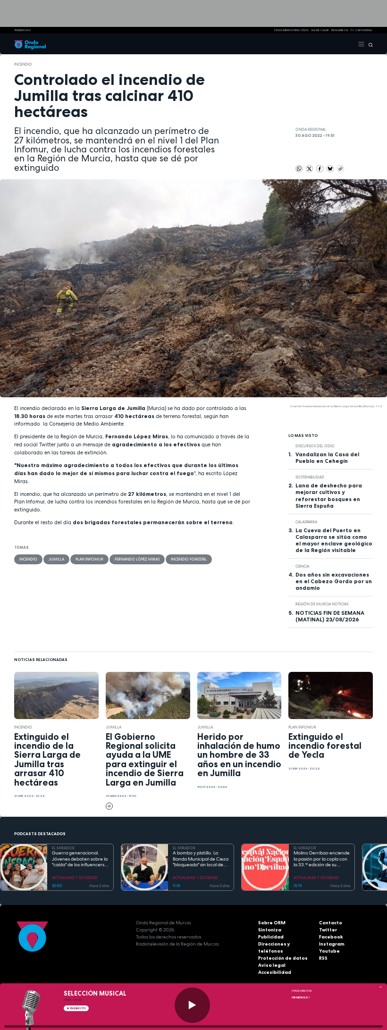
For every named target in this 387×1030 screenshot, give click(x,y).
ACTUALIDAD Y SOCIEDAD (74, 877)
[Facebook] (320, 168)
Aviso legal (272, 965)
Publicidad (271, 937)
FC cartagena (361, 30)
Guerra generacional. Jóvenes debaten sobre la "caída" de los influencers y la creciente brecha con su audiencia (80, 859)
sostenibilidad (309, 477)
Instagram (332, 944)
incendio (23, 64)
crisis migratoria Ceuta (291, 30)
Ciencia (302, 566)
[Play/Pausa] (192, 1005)
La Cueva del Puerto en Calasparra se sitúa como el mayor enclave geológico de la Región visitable (333, 540)
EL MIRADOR (63, 848)
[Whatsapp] (299, 168)
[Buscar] (369, 43)
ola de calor (320, 30)
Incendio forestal (189, 559)
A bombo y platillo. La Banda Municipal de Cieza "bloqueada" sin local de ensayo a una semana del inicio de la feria (200, 859)
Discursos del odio (315, 446)
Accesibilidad (274, 972)
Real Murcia (339, 30)
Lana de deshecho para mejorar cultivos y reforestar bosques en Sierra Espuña (328, 495)
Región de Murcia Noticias (321, 604)
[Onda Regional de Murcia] (30, 43)
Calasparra (306, 521)
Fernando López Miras (137, 559)
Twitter (328, 930)
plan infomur (89, 559)
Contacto (330, 923)
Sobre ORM (272, 923)
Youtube (329, 951)
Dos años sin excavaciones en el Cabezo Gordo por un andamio (333, 581)
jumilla (56, 559)
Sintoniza (269, 930)
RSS (323, 958)
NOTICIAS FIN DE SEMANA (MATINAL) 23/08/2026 (329, 616)
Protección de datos (283, 958)
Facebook (331, 937)
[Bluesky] (331, 168)
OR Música (300, 997)
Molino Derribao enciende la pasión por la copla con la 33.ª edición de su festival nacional (322, 859)
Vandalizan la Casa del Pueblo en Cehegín (327, 457)
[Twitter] (310, 168)
